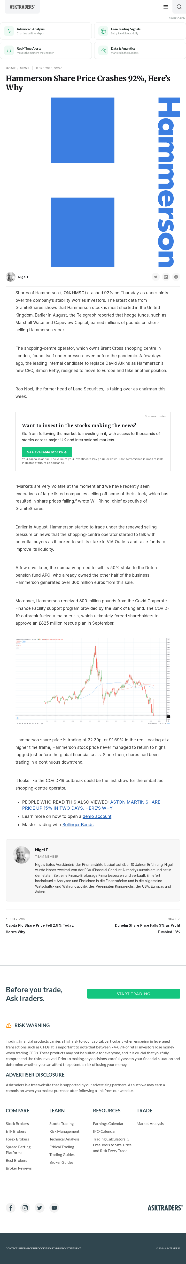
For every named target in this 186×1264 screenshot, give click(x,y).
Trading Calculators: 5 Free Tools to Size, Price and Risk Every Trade (112, 1145)
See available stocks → (47, 452)
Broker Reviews (19, 1168)
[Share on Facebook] (176, 277)
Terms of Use (29, 1248)
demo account (97, 816)
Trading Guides (62, 1154)
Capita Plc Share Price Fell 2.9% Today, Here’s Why (40, 925)
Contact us (13, 1248)
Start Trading (134, 993)
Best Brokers (16, 1160)
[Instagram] (25, 1208)
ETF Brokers (16, 1131)
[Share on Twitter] (156, 277)
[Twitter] (40, 1208)
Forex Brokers (17, 1139)
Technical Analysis (64, 1139)
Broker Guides (61, 1162)
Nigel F (23, 277)
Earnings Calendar (108, 1123)
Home (11, 68)
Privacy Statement (68, 1248)
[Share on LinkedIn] (166, 277)
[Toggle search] (179, 7)
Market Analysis (150, 1123)
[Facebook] (11, 1208)
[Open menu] (166, 7)
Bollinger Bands (77, 824)
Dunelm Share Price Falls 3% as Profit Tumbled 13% (147, 925)
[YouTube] (54, 1208)
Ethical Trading (61, 1146)
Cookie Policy (47, 1248)
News (25, 68)
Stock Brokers (17, 1123)
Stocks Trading (61, 1123)
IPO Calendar (104, 1131)
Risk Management (64, 1131)
